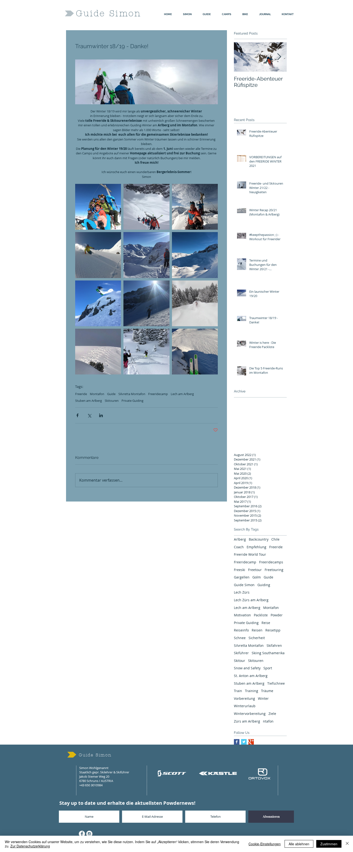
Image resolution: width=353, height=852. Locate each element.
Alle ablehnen (299, 843)
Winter (263, 698)
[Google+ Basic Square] (251, 742)
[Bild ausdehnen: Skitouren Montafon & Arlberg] (146, 303)
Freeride (81, 394)
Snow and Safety (247, 668)
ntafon (268, 721)
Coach (239, 547)
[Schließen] (347, 844)
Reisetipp (272, 630)
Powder (277, 615)
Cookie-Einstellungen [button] (265, 843)
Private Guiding (132, 401)
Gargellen (242, 577)
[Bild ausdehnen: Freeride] (195, 351)
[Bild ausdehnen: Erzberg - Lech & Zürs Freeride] (146, 207)
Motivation (242, 615)
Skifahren (274, 645)
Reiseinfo (241, 630)
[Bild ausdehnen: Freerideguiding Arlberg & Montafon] (146, 255)
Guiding (263, 585)
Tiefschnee (276, 683)
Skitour (239, 660)
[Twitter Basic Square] (244, 742)
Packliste (261, 615)
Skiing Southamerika (268, 653)
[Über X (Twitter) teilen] (89, 415)
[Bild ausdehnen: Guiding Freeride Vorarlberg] (146, 351)
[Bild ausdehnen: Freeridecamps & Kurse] (195, 255)
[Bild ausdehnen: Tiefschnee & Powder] (98, 351)
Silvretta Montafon (131, 394)
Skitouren (112, 401)
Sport (267, 668)
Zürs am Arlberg (247, 721)
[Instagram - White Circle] (89, 834)
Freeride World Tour (250, 554)
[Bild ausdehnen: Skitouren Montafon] (195, 207)
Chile (275, 539)
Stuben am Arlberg (88, 401)
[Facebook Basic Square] (236, 742)
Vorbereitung (244, 698)
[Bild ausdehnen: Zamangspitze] (98, 207)
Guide (111, 394)
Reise (266, 622)
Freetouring (274, 569)
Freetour (255, 569)
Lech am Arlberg (182, 394)
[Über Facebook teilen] (77, 415)
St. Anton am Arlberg (251, 675)
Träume (267, 691)
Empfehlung (256, 547)
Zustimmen (328, 843)
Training (251, 691)
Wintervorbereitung (250, 713)
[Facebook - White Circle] (82, 834)
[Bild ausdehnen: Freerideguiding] (98, 255)
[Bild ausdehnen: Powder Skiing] (195, 303)
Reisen (257, 630)
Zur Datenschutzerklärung (30, 846)
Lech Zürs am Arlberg (251, 600)
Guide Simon (244, 585)
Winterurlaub (245, 706)
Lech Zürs (242, 592)
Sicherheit (257, 638)
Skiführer (241, 653)
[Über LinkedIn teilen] (101, 415)
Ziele (272, 713)
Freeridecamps (271, 562)
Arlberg (240, 539)
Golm (256, 577)
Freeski (239, 569)
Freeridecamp (158, 394)
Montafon (97, 394)
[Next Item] (279, 57)
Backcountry (258, 539)
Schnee (240, 638)
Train (238, 691)
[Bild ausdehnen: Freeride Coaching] (98, 303)
